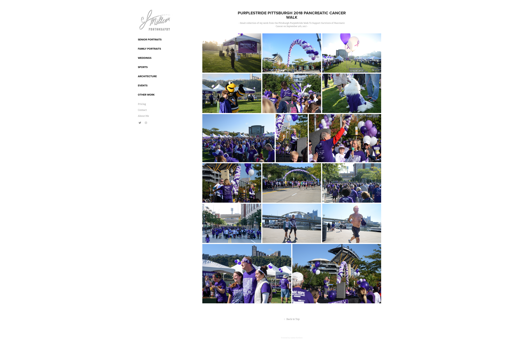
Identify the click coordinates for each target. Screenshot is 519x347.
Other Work (146, 95)
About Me (143, 115)
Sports (143, 67)
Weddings (144, 58)
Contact (142, 110)
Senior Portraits (150, 39)
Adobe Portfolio (296, 338)
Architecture (147, 76)
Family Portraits (149, 49)
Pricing (142, 104)
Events (142, 85)
